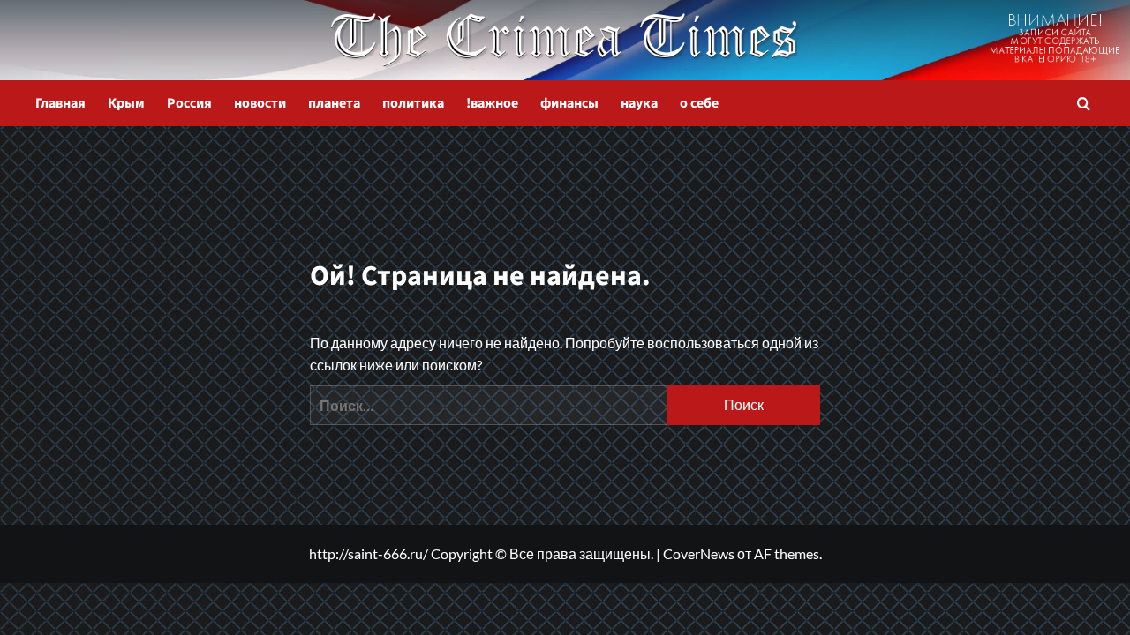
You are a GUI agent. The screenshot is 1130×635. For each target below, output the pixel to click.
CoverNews (698, 553)
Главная (60, 103)
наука (639, 103)
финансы (569, 103)
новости (260, 103)
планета (334, 103)
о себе (699, 103)
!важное (492, 103)
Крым (126, 103)
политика (413, 103)
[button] (1084, 103)
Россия (189, 103)
